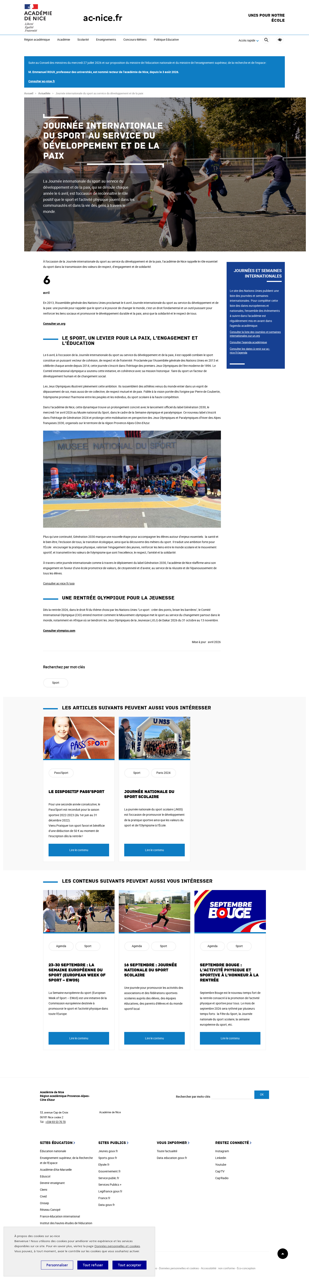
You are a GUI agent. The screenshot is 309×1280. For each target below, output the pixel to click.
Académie (63, 39)
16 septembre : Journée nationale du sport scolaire (150, 970)
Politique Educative (166, 39)
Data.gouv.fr (106, 1205)
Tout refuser (93, 1265)
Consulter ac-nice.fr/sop (59, 583)
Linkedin (220, 1158)
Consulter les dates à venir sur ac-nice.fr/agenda (250, 350)
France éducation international (60, 1216)
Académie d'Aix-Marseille (56, 1170)
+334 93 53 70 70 (55, 1122)
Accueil (28, 93)
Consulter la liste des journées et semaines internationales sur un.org (255, 334)
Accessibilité (280, 40)
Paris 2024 (163, 773)
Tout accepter (129, 1265)
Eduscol (45, 1176)
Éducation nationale (53, 1151)
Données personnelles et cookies (117, 1246)
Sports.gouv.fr (107, 1158)
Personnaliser (57, 1265)
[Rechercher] (266, 40)
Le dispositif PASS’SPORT (76, 791)
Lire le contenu (78, 850)
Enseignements (106, 39)
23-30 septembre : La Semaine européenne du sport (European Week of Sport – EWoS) (77, 972)
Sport (55, 683)
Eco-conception (246, 1268)
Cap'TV (219, 1171)
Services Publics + (109, 1185)
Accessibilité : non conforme (218, 1268)
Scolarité (83, 39)
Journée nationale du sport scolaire (149, 794)
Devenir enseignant (52, 1183)
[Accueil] (45, 18)
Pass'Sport (61, 773)
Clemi (43, 1190)
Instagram (222, 1151)
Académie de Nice (110, 1112)
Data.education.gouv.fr (172, 1158)
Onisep (44, 1203)
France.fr (104, 1198)
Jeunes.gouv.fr (108, 1151)
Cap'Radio (221, 1178)
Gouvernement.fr (109, 1171)
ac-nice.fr (102, 17)
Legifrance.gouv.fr (110, 1191)
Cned (43, 1196)
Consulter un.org (54, 324)
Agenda (61, 946)
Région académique (37, 39)
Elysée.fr (104, 1165)
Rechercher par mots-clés (193, 1096)
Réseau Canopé (50, 1210)
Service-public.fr (108, 1178)
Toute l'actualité (167, 1151)
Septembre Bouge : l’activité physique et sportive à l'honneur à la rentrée (229, 972)
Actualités (44, 93)
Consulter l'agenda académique (248, 342)
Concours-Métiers (135, 39)
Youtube (220, 1165)
